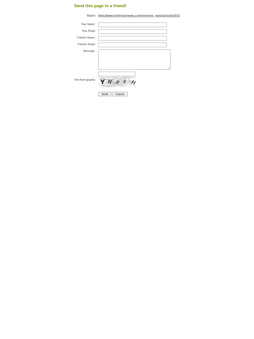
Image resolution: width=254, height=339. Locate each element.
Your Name (88, 24)
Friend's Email (86, 44)
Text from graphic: (85, 79)
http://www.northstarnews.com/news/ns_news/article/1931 (139, 15)
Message (89, 50)
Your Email (88, 30)
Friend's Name (86, 37)
